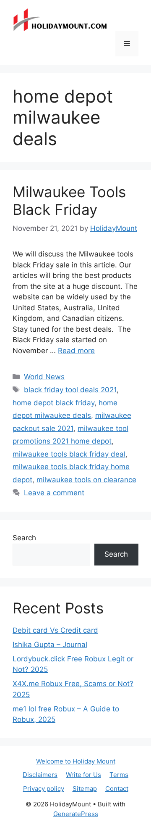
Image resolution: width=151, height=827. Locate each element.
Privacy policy (43, 789)
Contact (116, 789)
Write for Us (83, 775)
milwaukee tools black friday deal (69, 454)
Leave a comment (54, 493)
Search (24, 538)
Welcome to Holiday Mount (75, 761)
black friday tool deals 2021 (70, 390)
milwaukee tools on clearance (86, 480)
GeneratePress (75, 814)
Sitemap (85, 789)
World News (44, 377)
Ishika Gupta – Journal (50, 644)
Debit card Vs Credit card (55, 630)
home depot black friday (53, 403)
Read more (76, 350)
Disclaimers (40, 775)
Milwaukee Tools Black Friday (69, 200)
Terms (118, 775)
